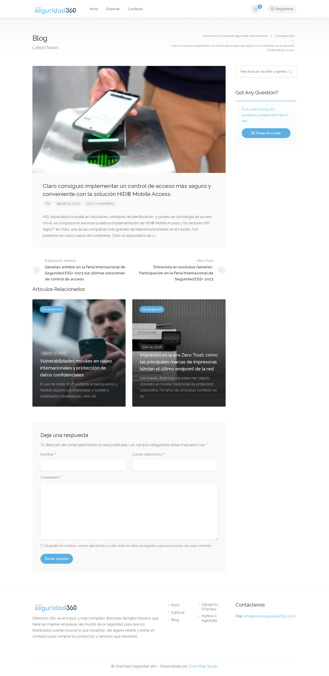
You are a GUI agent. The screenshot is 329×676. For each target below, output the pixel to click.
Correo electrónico (148, 454)
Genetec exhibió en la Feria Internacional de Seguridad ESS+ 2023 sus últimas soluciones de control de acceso (85, 270)
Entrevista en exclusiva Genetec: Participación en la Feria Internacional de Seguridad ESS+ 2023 (176, 270)
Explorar (113, 9)
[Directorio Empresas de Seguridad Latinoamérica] (55, 10)
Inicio (94, 9)
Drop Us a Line (268, 133)
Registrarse (284, 9)
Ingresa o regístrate (209, 618)
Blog (175, 620)
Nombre (48, 454)
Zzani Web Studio (203, 666)
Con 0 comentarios (100, 203)
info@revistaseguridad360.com (269, 616)
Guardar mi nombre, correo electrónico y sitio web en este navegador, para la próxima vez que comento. (128, 546)
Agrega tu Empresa (209, 606)
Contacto (135, 9)
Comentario (51, 477)
